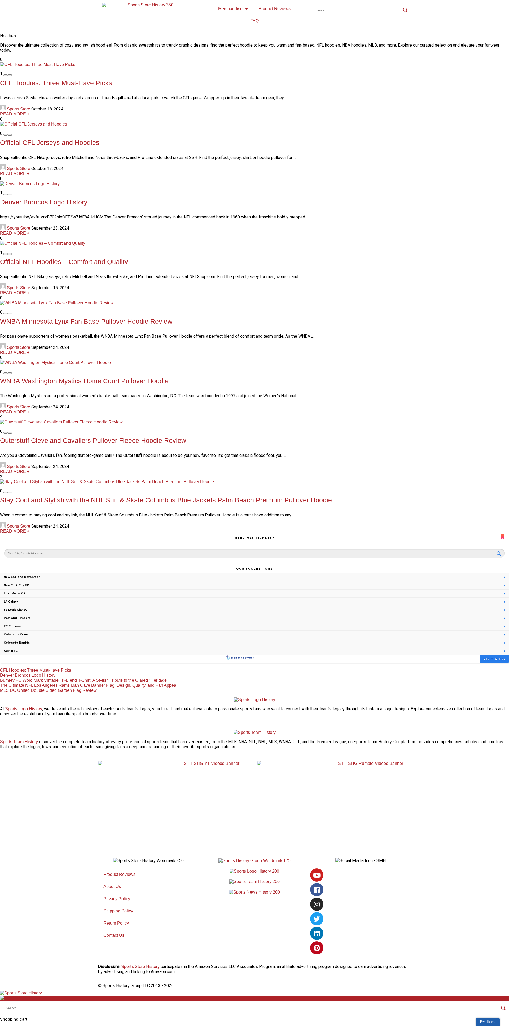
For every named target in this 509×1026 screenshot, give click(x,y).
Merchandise (230, 8)
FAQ (254, 21)
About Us (112, 886)
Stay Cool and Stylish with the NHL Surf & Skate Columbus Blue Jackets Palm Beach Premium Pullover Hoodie (166, 500)
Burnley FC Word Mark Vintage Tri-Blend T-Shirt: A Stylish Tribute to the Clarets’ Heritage (83, 680)
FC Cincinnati (13, 626)
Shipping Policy (118, 911)
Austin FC (11, 651)
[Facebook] (316, 889)
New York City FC (16, 585)
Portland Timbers (17, 618)
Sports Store (18, 109)
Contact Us (113, 935)
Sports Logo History (23, 709)
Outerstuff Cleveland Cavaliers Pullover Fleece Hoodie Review (93, 440)
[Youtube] (316, 875)
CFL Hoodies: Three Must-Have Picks (56, 83)
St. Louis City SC (15, 610)
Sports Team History (19, 741)
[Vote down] (5, 75)
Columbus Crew (16, 634)
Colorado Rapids (17, 642)
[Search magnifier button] (405, 10)
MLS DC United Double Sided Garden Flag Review (48, 690)
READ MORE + (14, 114)
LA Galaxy (11, 601)
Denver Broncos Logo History (43, 202)
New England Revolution (22, 577)
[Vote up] (10, 75)
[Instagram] (316, 904)
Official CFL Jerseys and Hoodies (49, 142)
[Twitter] (316, 918)
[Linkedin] (316, 933)
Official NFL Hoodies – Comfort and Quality (64, 261)
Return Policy (116, 923)
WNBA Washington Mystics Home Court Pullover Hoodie (84, 381)
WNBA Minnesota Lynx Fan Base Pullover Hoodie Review (86, 321)
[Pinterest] (316, 947)
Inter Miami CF (14, 593)
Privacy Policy (116, 898)
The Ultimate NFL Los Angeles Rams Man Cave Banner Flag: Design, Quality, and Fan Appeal (88, 685)
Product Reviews (274, 8)
